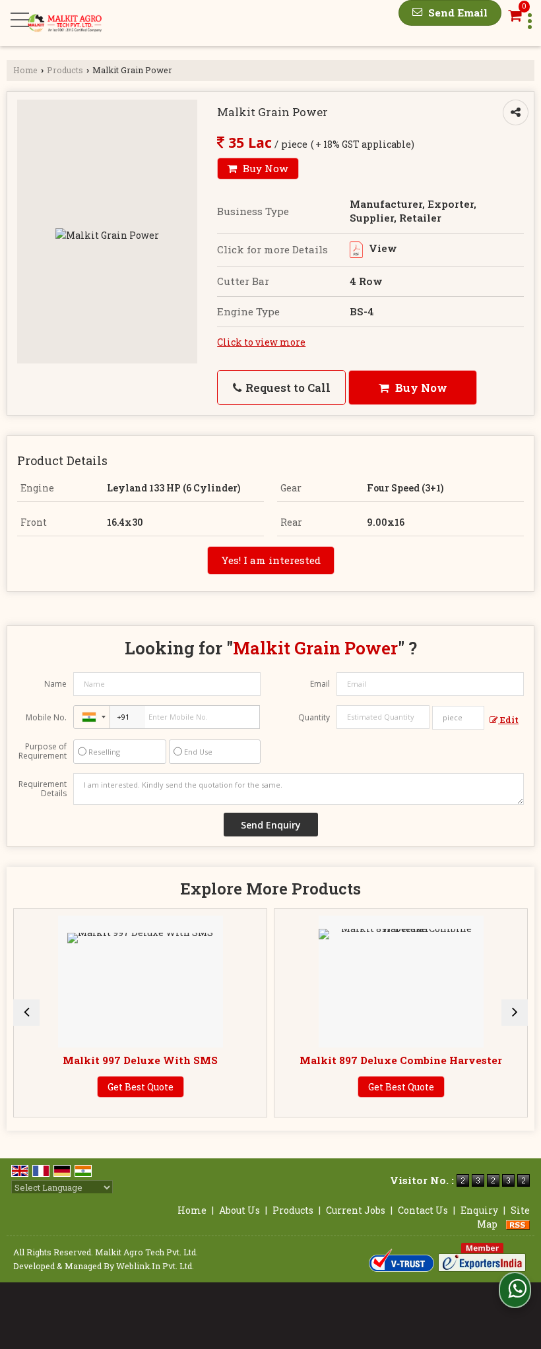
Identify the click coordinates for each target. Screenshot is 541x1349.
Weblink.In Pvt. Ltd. (155, 1266)
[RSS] (518, 1224)
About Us (239, 1210)
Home (25, 70)
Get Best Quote (141, 1087)
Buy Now (264, 168)
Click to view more (261, 342)
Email (320, 683)
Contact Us (423, 1210)
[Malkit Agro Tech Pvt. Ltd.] (65, 23)
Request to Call (287, 387)
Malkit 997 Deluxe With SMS (140, 1060)
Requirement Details (42, 789)
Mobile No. (46, 717)
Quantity (314, 717)
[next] (514, 1012)
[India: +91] (91, 717)
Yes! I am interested (271, 560)
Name (55, 683)
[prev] (26, 1012)
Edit (508, 719)
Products (65, 70)
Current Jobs (355, 1210)
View (381, 248)
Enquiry (479, 1210)
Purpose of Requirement (42, 751)
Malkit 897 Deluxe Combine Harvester (401, 1060)
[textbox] (458, 718)
